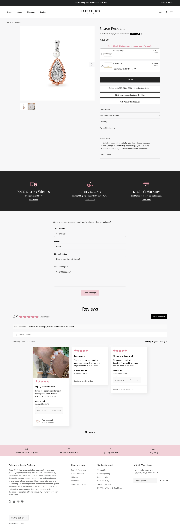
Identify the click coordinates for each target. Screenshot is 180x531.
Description (105, 109)
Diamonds (31, 12)
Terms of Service (104, 484)
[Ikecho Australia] (90, 12)
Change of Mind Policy (116, 146)
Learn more (33, 199)
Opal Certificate (77, 474)
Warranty (74, 481)
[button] (53, 316)
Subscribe (164, 480)
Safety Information (78, 484)
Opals (19, 12)
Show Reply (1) (41, 411)
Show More (51, 396)
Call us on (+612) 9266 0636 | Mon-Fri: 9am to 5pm (130, 88)
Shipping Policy (103, 474)
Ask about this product (109, 115)
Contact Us (101, 470)
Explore (43, 12)
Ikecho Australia (19, 524)
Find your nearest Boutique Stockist (129, 95)
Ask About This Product (130, 102)
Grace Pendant (18, 22)
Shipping (104, 122)
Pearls (9, 12)
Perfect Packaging (107, 128)
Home (9, 22)
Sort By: (148, 341)
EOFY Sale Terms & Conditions (109, 488)
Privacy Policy (103, 481)
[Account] (160, 12)
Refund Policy (103, 477)
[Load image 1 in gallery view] (57, 63)
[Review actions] (66, 381)
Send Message (90, 293)
